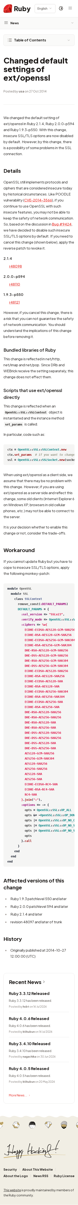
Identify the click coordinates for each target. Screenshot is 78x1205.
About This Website (37, 1169)
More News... (18, 1095)
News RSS (40, 1175)
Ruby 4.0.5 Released (29, 1068)
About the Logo (15, 1175)
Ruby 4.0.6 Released (29, 1018)
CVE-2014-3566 (38, 200)
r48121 (14, 302)
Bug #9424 (62, 224)
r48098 (15, 266)
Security (10, 1169)
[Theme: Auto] (61, 9)
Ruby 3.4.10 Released (29, 1043)
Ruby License (64, 1175)
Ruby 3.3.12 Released (29, 993)
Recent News (25, 982)
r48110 (14, 284)
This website (12, 1190)
